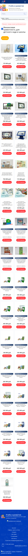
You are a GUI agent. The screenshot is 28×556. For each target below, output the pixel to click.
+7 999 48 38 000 (9, 544)
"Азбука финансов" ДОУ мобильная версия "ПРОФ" (21, 376)
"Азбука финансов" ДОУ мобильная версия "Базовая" (7, 347)
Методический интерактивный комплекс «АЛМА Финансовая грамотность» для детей (21, 59)
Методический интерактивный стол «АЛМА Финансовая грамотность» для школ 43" (21, 146)
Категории (5, 38)
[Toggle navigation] (25, 2)
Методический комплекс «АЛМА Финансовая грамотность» (6, 58)
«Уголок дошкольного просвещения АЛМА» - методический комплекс (7, 174)
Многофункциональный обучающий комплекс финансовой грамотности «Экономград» (7, 117)
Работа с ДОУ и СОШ (14, 530)
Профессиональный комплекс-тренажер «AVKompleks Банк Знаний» (7, 232)
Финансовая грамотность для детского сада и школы (13, 19)
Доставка (14, 534)
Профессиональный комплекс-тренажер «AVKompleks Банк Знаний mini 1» (21, 232)
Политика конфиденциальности (14, 540)
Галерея (14, 532)
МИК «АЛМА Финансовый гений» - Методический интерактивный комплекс (21, 87)
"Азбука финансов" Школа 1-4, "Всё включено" (21, 463)
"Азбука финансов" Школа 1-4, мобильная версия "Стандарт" (21, 405)
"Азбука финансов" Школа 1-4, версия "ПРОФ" (7, 463)
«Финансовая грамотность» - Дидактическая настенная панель (21, 174)
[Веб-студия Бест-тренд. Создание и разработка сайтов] (14, 552)
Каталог (7, 18)
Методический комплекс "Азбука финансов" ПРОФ (6, 318)
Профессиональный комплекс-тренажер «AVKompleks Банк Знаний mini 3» (21, 261)
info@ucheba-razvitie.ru (21, 545)
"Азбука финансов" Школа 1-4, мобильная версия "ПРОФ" (7, 434)
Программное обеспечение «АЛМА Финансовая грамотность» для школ (7, 203)
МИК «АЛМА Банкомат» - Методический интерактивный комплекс (7, 145)
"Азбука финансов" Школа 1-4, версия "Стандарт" (21, 434)
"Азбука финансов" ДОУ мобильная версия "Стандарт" (7, 376)
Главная (2, 18)
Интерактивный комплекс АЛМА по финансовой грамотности (7, 492)
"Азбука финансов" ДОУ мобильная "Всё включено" (7, 405)
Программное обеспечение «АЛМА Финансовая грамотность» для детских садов (21, 204)
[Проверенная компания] (14, 521)
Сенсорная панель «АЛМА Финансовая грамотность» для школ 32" (7, 87)
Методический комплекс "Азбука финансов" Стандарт (21, 289)
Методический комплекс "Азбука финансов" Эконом (6, 289)
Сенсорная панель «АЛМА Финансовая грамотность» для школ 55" (21, 116)
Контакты (14, 538)
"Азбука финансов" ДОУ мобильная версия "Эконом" (21, 347)
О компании (14, 536)
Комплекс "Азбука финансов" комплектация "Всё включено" (21, 319)
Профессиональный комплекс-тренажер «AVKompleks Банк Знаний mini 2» (7, 261)
